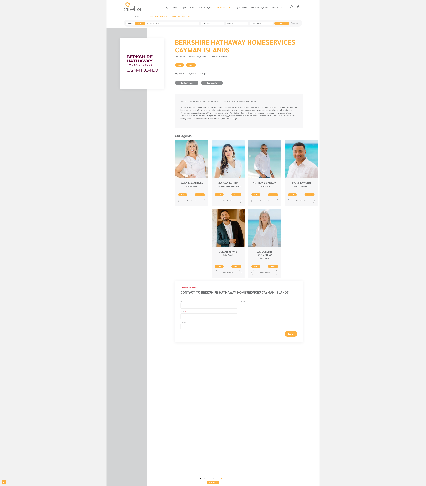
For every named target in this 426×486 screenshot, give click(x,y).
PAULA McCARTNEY (191, 182)
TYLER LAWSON (301, 182)
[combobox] (212, 23)
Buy (167, 7)
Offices (140, 23)
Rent (175, 7)
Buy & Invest (241, 7)
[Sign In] (298, 6)
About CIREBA (279, 7)
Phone (183, 322)
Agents (130, 23)
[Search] (291, 6)
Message (244, 301)
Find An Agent (205, 7)
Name (183, 301)
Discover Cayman (259, 7)
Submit (291, 334)
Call (179, 65)
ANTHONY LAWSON (265, 182)
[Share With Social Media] (4, 482)
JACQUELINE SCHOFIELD (264, 253)
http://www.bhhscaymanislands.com (189, 73)
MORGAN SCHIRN (228, 182)
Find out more (221, 479)
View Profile (192, 201)
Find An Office (223, 7)
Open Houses (188, 7)
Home (126, 17)
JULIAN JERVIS (228, 251)
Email (191, 65)
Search (281, 23)
